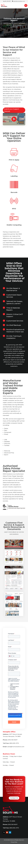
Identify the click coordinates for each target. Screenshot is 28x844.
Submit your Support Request (11, 110)
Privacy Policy (14, 842)
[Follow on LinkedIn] (10, 832)
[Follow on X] (4, 832)
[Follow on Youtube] (7, 832)
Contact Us (14, 798)
